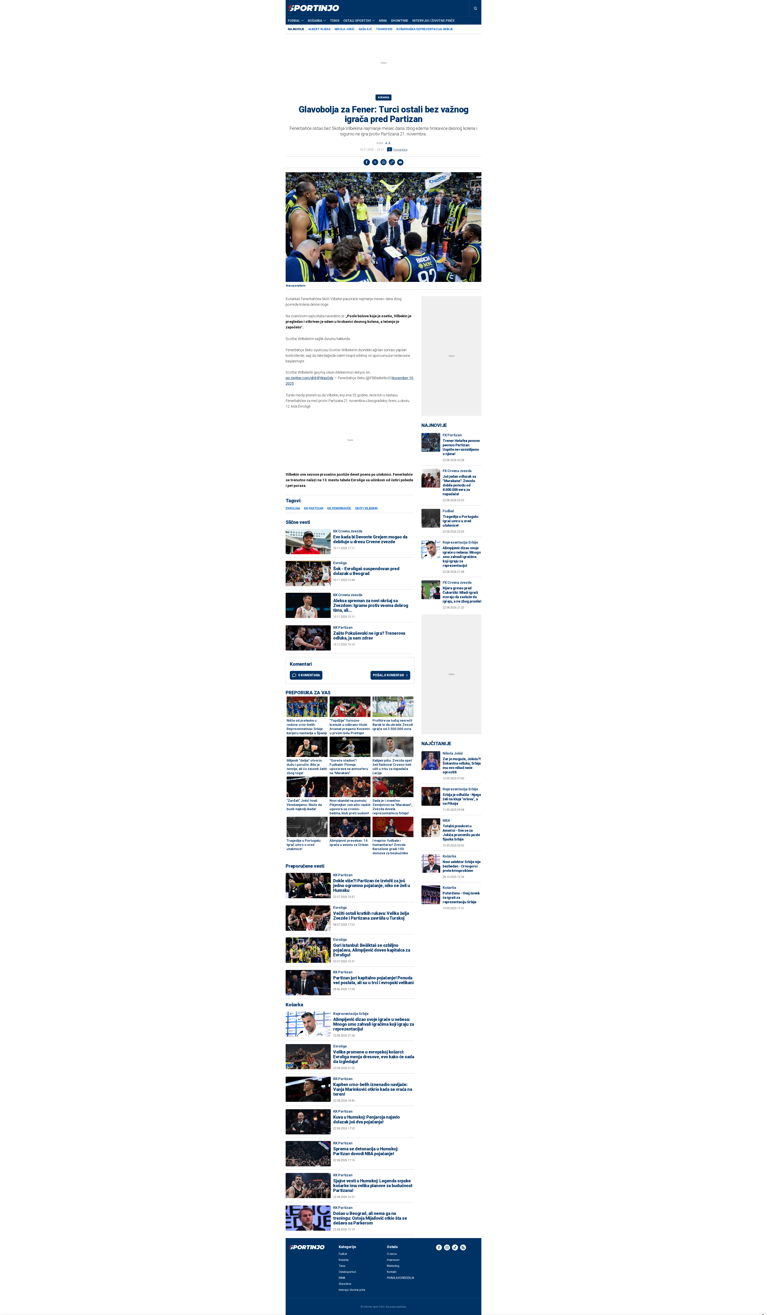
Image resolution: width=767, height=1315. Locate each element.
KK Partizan (313, 508)
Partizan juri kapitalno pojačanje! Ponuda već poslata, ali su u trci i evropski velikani (373, 980)
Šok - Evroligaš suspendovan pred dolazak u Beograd (366, 571)
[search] (475, 8)
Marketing (393, 1265)
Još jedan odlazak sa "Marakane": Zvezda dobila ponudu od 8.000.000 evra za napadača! (459, 485)
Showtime (399, 21)
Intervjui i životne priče (433, 21)
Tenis (334, 21)
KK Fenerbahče (339, 508)
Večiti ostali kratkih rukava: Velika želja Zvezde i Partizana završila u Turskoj (371, 916)
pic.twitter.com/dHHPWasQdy (309, 378)
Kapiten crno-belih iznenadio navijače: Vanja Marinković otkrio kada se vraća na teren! (372, 1089)
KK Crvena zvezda (347, 531)
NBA (446, 820)
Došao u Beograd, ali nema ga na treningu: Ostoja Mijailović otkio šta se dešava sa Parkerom (370, 1218)
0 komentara (309, 675)
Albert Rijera (319, 29)
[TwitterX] (375, 162)
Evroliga (293, 508)
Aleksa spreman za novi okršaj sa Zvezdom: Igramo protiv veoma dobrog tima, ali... (370, 605)
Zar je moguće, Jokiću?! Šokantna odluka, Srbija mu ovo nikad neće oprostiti (462, 765)
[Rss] (463, 1247)
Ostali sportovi (357, 21)
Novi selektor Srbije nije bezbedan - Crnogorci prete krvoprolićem (462, 866)
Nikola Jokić (345, 29)
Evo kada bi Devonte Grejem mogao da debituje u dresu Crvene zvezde (370, 539)
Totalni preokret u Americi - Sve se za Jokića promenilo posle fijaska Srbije (461, 832)
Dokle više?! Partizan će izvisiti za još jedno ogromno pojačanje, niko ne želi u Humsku (371, 885)
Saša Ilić (365, 29)
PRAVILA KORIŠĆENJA (400, 1277)
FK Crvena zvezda (457, 471)
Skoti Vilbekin (366, 508)
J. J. (387, 143)
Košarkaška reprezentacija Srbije (424, 29)
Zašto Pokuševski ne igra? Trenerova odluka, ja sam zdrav (369, 636)
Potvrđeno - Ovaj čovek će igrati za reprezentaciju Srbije (461, 897)
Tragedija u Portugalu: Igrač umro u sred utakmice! (461, 520)
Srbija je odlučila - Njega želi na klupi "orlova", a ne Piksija (462, 799)
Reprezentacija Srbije (351, 1014)
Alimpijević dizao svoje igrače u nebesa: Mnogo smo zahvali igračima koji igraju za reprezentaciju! (373, 1024)
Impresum (393, 1259)
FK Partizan (452, 435)
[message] (400, 162)
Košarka (315, 21)
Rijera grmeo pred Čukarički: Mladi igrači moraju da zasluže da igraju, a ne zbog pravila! (462, 594)
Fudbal (294, 21)
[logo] (313, 8)
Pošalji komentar (388, 675)
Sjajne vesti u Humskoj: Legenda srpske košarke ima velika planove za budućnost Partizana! (372, 1186)
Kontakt (391, 1271)
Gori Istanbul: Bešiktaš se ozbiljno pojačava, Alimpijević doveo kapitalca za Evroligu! (371, 950)
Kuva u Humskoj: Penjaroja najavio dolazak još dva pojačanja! (366, 1119)
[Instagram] (447, 1247)
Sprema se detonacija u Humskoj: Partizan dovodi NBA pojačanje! (365, 1151)
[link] (392, 162)
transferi (384, 29)
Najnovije (296, 29)
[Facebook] (367, 162)
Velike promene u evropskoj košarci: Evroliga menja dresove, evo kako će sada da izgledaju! (373, 1057)
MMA (383, 21)
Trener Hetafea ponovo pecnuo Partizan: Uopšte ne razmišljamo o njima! (461, 447)
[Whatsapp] (383, 162)
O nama (392, 1253)
